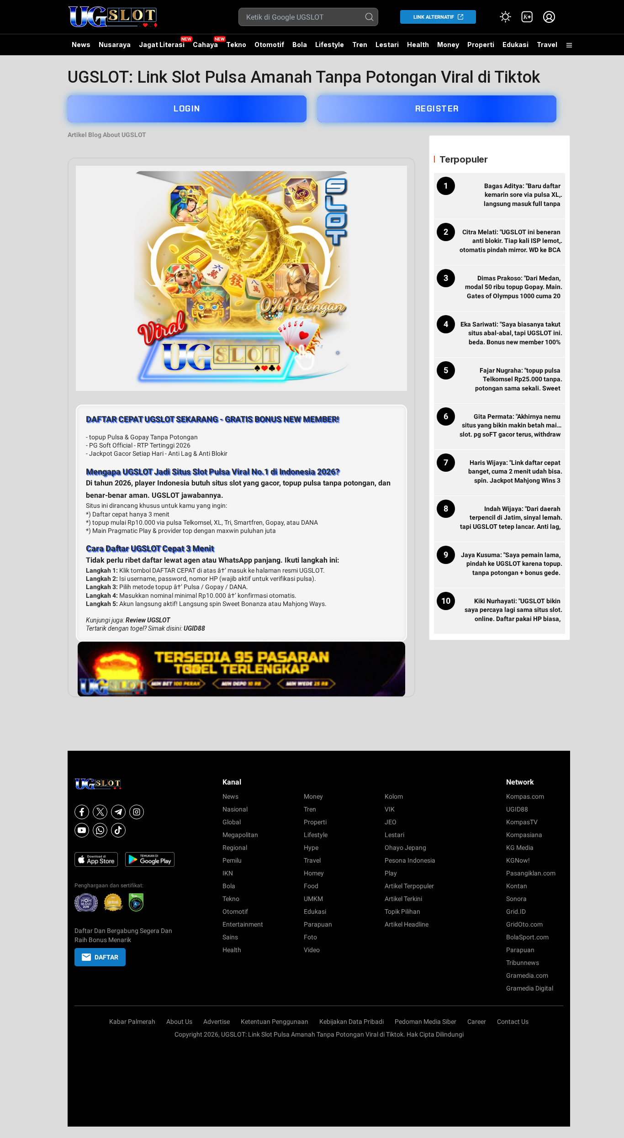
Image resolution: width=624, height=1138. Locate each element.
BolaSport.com (527, 937)
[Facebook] (81, 812)
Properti (480, 44)
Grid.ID (516, 911)
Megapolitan (240, 834)
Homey (314, 873)
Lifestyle (329, 44)
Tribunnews (522, 962)
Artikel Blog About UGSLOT (107, 134)
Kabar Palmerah (132, 1021)
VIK (390, 809)
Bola (299, 44)
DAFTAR (106, 957)
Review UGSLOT (148, 620)
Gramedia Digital (529, 988)
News (81, 44)
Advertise (216, 1021)
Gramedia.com (527, 975)
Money (448, 44)
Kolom (394, 796)
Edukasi (515, 44)
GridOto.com (524, 924)
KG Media (520, 847)
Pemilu (232, 860)
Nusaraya (115, 44)
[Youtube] (81, 830)
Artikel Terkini (403, 898)
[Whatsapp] (100, 830)
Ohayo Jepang (405, 847)
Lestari (387, 48)
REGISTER (437, 109)
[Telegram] (118, 812)
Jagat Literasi (162, 44)
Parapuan (318, 924)
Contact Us (513, 1021)
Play (391, 873)
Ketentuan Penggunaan (274, 1021)
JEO (391, 822)
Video (312, 950)
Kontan (516, 886)
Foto (310, 937)
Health (418, 44)
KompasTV (522, 822)
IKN (227, 873)
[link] (527, 17)
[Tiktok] (118, 830)
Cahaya (205, 44)
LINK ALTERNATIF (433, 17)
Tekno (236, 44)
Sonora (516, 898)
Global (231, 822)
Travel (547, 44)
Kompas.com (525, 796)
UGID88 (194, 628)
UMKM (313, 898)
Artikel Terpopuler (409, 886)
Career (476, 1021)
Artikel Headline (406, 924)
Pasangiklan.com (530, 873)
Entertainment (242, 924)
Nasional (235, 809)
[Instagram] (136, 812)
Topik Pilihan (402, 911)
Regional (234, 847)
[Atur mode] (505, 17)
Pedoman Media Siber (425, 1021)
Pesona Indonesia (410, 860)
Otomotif (269, 44)
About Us (179, 1021)
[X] (100, 812)
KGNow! (518, 860)
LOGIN (187, 109)
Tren (359, 44)
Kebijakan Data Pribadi (351, 1021)
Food (311, 886)
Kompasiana (524, 834)
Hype (311, 847)
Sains (230, 937)
